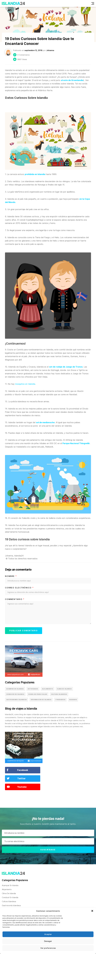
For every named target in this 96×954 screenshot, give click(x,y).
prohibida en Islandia (35, 174)
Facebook (22, 770)
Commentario (14, 599)
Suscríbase (48, 850)
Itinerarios (60, 699)
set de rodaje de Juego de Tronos (66, 367)
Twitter (21, 778)
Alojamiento (47, 689)
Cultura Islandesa (59, 694)
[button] (92, 911)
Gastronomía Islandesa (16, 699)
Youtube (21, 787)
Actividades (33, 689)
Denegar (48, 941)
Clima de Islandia (64, 689)
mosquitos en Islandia (25, 384)
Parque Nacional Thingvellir (76, 443)
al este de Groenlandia (72, 80)
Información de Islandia (41, 699)
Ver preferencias (48, 948)
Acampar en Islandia (15, 689)
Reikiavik (73, 699)
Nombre (11, 576)
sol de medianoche (45, 422)
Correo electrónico (19, 588)
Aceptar (48, 934)
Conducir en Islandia (15, 694)
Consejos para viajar (37, 694)
